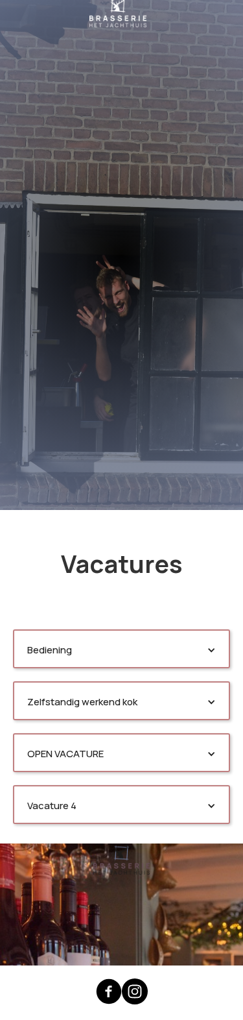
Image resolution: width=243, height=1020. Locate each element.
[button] (121, 650)
